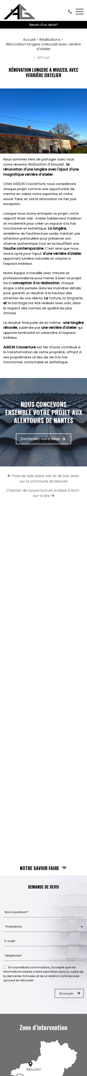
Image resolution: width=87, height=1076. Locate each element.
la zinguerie (72, 298)
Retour (44, 58)
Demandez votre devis (40, 438)
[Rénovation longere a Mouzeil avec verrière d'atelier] (43, 121)
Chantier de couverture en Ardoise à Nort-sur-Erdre (43, 493)
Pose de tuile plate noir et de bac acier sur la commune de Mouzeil (45, 478)
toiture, (55, 298)
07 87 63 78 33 (70, 11)
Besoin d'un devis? (43, 25)
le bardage (17, 303)
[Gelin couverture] (19, 11)
